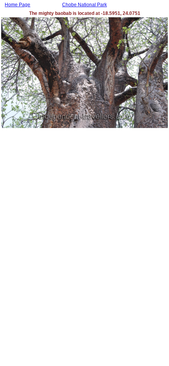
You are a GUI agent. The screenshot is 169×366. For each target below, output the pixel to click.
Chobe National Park (84, 4)
